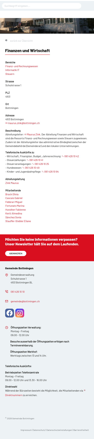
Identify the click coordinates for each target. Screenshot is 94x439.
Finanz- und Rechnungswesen (21, 66)
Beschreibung (13, 130)
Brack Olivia (11, 194)
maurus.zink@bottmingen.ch (24, 123)
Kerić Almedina (13, 213)
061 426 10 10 (18, 291)
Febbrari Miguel (13, 201)
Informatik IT (12, 69)
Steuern (9, 73)
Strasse (9, 81)
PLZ (7, 92)
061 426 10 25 (42, 163)
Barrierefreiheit (81, 430)
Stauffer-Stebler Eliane (18, 221)
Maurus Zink (33, 134)
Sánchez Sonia (13, 217)
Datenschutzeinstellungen (60, 430)
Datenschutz (39, 430)
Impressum (26, 430)
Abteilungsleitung (15, 178)
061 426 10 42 (71, 156)
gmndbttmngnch (25, 301)
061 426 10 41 (36, 159)
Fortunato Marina (14, 205)
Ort (7, 103)
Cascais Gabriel (13, 198)
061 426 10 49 (32, 167)
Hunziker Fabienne (15, 209)
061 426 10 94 (51, 171)
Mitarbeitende (13, 190)
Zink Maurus (12, 182)
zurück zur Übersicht (21, 40)
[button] (9, 313)
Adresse (9, 115)
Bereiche (10, 62)
